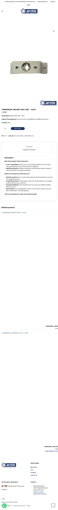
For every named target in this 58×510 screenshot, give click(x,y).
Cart (32, 470)
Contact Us (34, 475)
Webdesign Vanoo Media (19, 505)
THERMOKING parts (29, 136)
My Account (34, 467)
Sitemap (28, 505)
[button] (54, 31)
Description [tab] (29, 146)
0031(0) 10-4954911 (38, 492)
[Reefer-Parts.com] (29, 11)
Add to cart (18, 128)
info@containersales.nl (42, 1)
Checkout (33, 472)
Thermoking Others (19, 136)
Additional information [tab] (29, 149)
